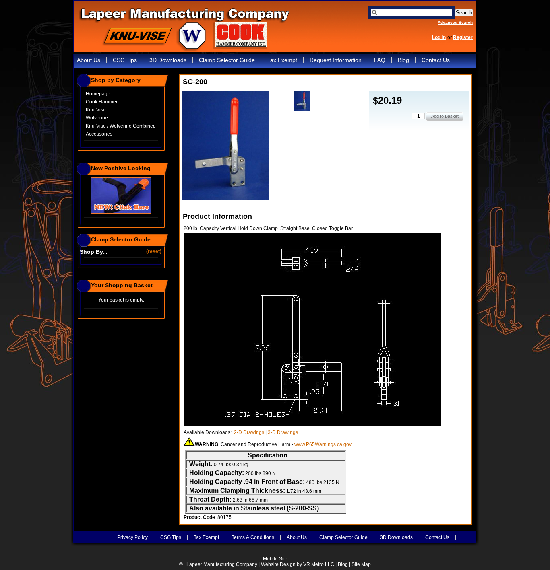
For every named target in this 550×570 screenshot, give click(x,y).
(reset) (154, 251)
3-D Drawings (283, 432)
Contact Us (436, 60)
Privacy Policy (132, 537)
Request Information (336, 60)
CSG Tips (125, 60)
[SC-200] (225, 198)
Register (463, 37)
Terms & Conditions (253, 537)
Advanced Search (455, 22)
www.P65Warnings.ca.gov (323, 444)
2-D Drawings (249, 432)
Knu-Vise (96, 110)
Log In (439, 37)
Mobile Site (275, 559)
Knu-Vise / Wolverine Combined (121, 126)
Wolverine (97, 118)
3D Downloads (167, 60)
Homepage (98, 94)
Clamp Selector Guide (227, 60)
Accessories (99, 134)
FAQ (379, 60)
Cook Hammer (102, 102)
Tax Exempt (282, 60)
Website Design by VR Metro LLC (297, 564)
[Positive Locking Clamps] (121, 212)
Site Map (361, 564)
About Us (88, 60)
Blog (403, 60)
